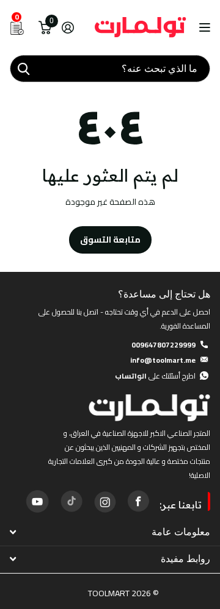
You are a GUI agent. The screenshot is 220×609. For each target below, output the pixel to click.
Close (110, 532)
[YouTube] (37, 501)
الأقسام (203, 28)
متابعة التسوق (110, 240)
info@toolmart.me (163, 360)
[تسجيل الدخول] (67, 27)
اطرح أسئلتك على (155, 376)
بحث (23, 68)
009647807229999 (163, 345)
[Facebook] (138, 501)
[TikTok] (71, 501)
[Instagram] (104, 501)
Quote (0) (10, 163)
